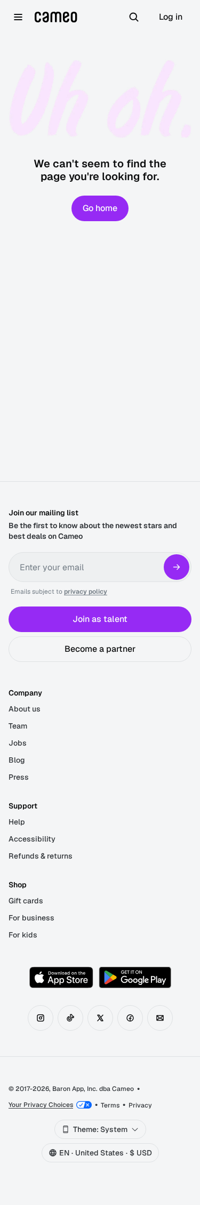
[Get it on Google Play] (135, 977)
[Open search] (133, 17)
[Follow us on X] (100, 1018)
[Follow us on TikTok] (70, 1018)
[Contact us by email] (160, 1018)
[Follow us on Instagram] (40, 1018)
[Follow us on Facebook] (130, 1018)
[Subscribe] (176, 567)
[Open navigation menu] (18, 17)
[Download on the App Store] (61, 977)
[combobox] (100, 1129)
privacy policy (85, 591)
